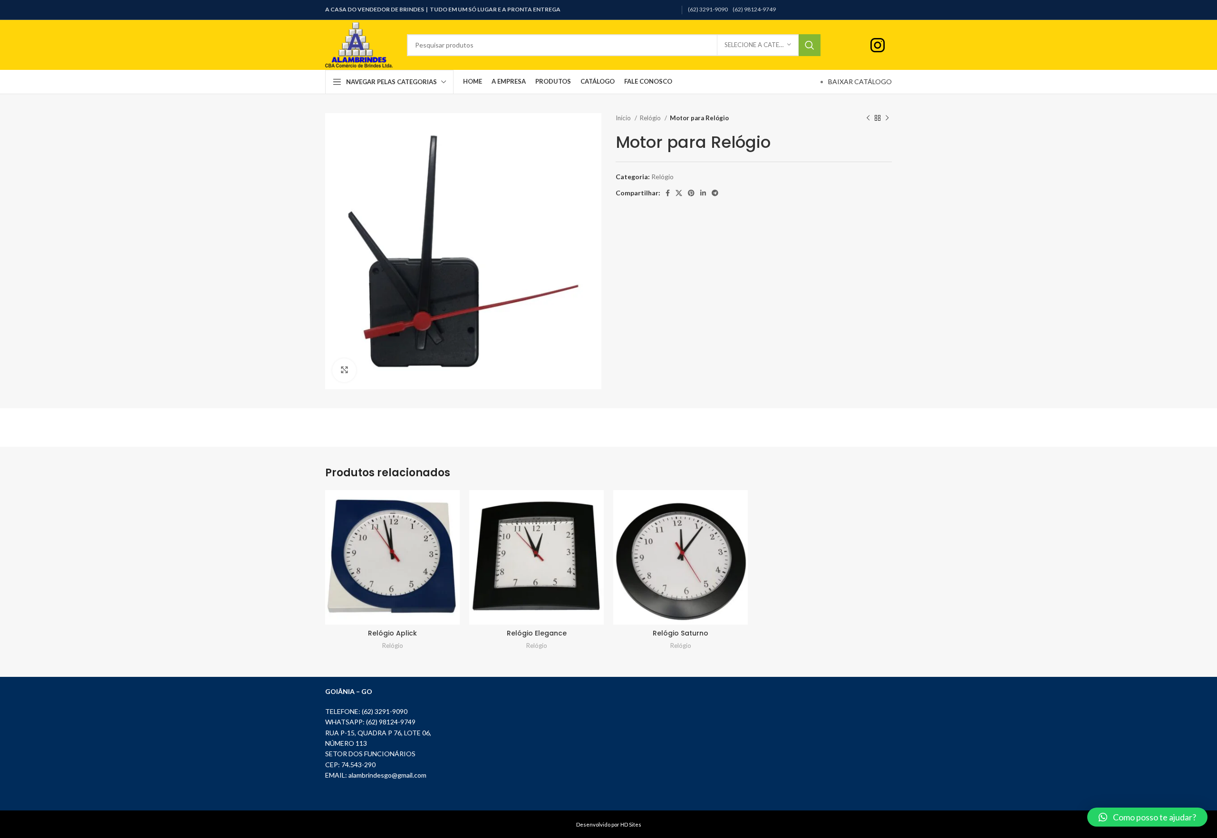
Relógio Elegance (537, 633)
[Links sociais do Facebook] (668, 193)
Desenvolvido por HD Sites (608, 824)
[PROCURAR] (810, 45)
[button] (1147, 817)
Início (624, 118)
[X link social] (679, 193)
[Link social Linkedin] (703, 193)
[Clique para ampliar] (344, 370)
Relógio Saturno (680, 633)
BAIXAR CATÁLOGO (860, 81)
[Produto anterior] (868, 118)
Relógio (651, 118)
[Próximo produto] (887, 118)
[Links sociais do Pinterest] (691, 193)
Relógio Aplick (392, 633)
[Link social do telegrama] (715, 193)
